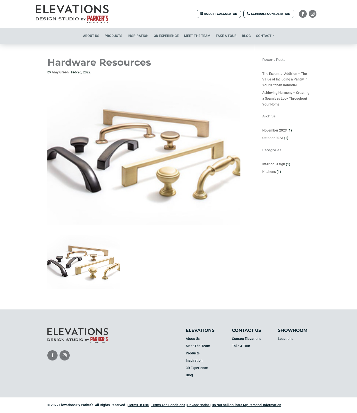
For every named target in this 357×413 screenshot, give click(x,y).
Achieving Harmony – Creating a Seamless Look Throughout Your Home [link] (285, 98)
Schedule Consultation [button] (270, 14)
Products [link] (113, 36)
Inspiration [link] (138, 36)
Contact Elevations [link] (246, 339)
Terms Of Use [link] (138, 405)
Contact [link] (264, 36)
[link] (72, 22)
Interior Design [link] (273, 164)
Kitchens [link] (269, 172)
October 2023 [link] (272, 138)
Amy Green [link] (60, 72)
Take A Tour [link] (226, 36)
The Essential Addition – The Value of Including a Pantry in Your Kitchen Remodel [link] (284, 79)
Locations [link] (285, 339)
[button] (303, 14)
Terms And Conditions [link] (168, 405)
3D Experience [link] (166, 36)
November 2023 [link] (274, 130)
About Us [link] (91, 36)
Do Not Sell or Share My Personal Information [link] (246, 405)
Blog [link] (246, 36)
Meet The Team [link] (197, 36)
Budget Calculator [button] (220, 14)
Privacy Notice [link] (198, 405)
